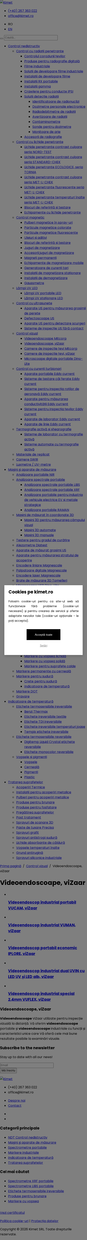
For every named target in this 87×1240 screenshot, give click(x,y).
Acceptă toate (43, 634)
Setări (43, 645)
